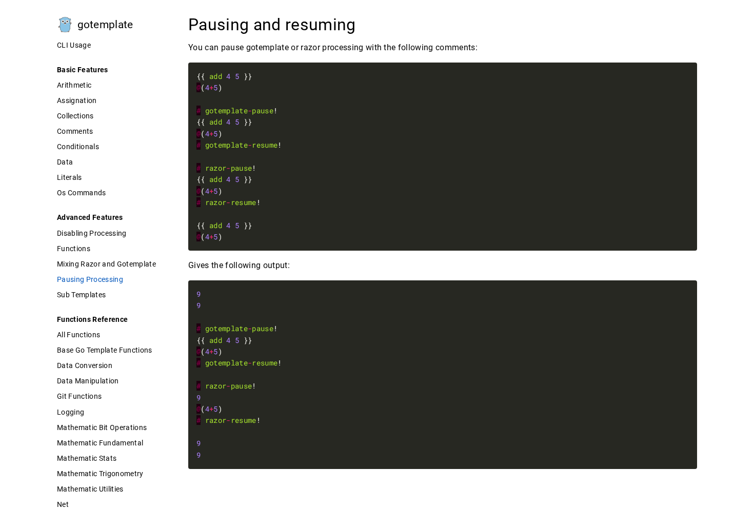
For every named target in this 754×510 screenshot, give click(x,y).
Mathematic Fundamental (100, 443)
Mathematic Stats (86, 458)
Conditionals (78, 146)
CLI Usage (74, 45)
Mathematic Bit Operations (102, 427)
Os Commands (81, 193)
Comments (75, 131)
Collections (75, 116)
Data (65, 162)
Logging (70, 412)
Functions (73, 248)
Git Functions (79, 396)
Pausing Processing (90, 279)
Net (63, 504)
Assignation (77, 100)
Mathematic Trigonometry (100, 474)
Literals (69, 177)
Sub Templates (81, 295)
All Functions (78, 335)
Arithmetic (74, 85)
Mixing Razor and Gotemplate (106, 264)
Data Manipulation (88, 381)
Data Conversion (84, 365)
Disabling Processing (92, 233)
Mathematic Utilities (90, 489)
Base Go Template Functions (104, 350)
